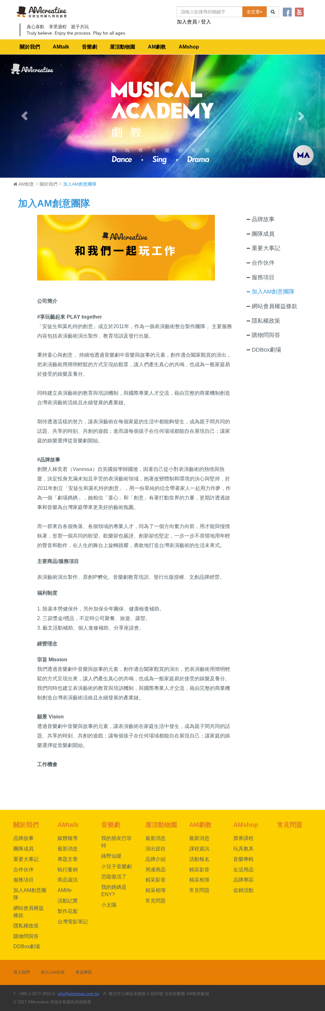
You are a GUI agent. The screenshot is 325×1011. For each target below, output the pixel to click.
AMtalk (61, 47)
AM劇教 (157, 47)
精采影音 (155, 879)
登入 (206, 21)
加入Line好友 (53, 972)
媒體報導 (67, 838)
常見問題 (155, 900)
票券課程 (243, 838)
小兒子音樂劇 (116, 866)
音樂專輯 (243, 859)
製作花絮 (67, 911)
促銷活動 (243, 890)
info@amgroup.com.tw (78, 993)
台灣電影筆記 (72, 921)
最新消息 (67, 848)
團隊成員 (23, 848)
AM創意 (25, 184)
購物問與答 (26, 936)
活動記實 (67, 900)
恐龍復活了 (114, 876)
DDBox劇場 (26, 946)
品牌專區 (243, 879)
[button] (24, 116)
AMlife (64, 890)
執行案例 (67, 869)
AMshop (189, 47)
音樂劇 (89, 47)
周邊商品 (155, 869)
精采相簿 (155, 890)
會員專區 (84, 972)
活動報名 (199, 859)
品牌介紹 (155, 859)
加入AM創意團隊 (54, 203)
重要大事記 (26, 859)
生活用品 (243, 869)
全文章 (253, 11)
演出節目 (155, 848)
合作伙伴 (23, 869)
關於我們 (30, 47)
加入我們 (21, 972)
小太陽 (108, 905)
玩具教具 (243, 848)
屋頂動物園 (122, 47)
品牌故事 (23, 838)
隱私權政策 (26, 925)
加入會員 (187, 21)
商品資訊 (67, 879)
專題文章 (67, 859)
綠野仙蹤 (111, 856)
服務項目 (23, 879)
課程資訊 (199, 848)
